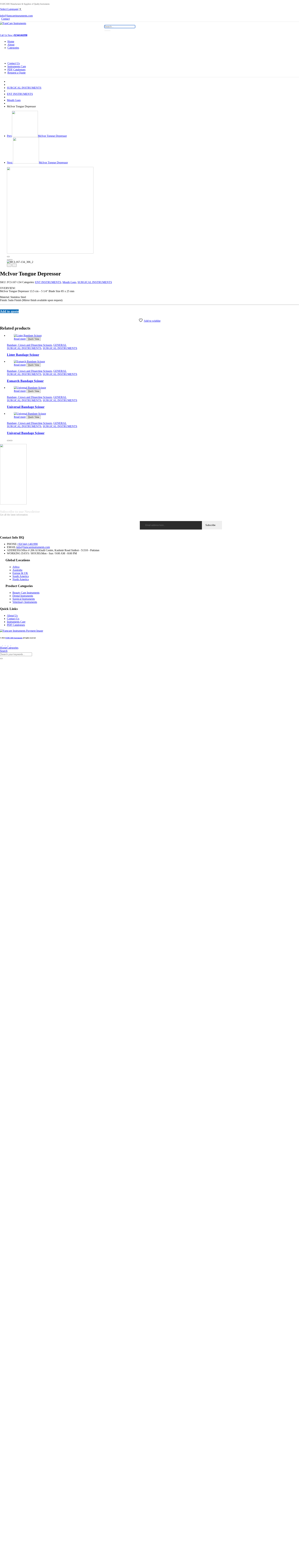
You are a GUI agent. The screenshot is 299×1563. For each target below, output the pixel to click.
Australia (17, 570)
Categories (13, 47)
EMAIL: (11, 547)
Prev (37, 135)
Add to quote (9, 311)
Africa (15, 566)
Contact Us (13, 63)
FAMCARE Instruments (13, 638)
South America (20, 576)
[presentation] (8, 259)
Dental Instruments (22, 595)
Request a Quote (16, 72)
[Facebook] (1, 314)
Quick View (33, 339)
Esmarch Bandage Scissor (25, 381)
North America (20, 579)
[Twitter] (3, 314)
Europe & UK (20, 573)
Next (37, 162)
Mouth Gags (14, 100)
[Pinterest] (5, 314)
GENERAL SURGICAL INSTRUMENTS (37, 347)
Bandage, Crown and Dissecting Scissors (29, 345)
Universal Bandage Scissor (25, 407)
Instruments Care (16, 66)
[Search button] (107, 30)
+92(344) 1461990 (27, 544)
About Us (12, 615)
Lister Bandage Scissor (23, 355)
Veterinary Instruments (24, 602)
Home (10, 41)
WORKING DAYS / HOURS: (24, 553)
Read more (20, 338)
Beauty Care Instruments (25, 592)
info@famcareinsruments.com (16, 15)
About (10, 44)
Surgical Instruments (23, 598)
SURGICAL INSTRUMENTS (24, 87)
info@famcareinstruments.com (33, 547)
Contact (5, 18)
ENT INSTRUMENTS (20, 93)
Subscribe (210, 525)
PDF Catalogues (16, 69)
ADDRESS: (14, 550)
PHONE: (12, 544)
